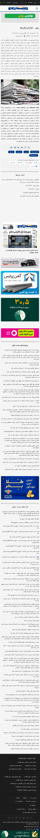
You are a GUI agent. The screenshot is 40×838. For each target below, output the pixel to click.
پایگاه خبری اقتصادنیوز (15, 769)
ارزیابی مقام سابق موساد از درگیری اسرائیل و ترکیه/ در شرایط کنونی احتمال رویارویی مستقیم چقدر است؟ (20, 681)
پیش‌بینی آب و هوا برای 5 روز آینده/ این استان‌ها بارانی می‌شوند (21, 733)
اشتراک (17, 798)
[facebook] (25, 147)
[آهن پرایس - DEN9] (20, 282)
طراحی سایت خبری (32, 829)
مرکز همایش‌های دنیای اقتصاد (12, 777)
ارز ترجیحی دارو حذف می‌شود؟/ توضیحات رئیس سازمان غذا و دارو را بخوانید (20, 707)
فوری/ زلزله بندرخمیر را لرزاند (31, 621)
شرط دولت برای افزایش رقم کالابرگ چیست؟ (27, 740)
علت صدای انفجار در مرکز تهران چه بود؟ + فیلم (26, 406)
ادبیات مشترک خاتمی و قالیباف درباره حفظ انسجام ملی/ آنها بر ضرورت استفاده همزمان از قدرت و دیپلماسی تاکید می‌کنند (22, 744)
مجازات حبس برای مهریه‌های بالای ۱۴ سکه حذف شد (24, 428)
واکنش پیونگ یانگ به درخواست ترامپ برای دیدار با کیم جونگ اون (20, 397)
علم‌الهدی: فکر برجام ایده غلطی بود (29, 196)
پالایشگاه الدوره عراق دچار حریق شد (29, 519)
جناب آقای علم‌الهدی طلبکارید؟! (31, 193)
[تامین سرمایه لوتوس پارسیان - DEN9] (20, 309)
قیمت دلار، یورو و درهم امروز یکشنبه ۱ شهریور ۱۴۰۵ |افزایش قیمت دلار (20, 532)
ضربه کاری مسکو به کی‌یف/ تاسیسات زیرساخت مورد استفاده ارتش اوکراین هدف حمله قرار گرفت (21, 591)
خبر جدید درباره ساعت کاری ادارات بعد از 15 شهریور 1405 (23, 595)
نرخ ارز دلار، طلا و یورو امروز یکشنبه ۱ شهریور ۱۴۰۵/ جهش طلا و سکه (21, 527)
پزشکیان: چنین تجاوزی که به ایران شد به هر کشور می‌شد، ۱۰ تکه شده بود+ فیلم (21, 647)
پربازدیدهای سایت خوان (20, 345)
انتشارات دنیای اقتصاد (30, 777)
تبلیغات (25, 798)
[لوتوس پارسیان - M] (20, 834)
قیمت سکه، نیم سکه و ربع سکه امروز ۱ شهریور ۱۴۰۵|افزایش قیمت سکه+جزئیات (20, 541)
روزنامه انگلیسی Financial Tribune (26, 790)
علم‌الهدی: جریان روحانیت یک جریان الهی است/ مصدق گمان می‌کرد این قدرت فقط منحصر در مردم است (20, 181)
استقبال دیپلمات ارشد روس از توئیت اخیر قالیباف (25, 726)
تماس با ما (33, 798)
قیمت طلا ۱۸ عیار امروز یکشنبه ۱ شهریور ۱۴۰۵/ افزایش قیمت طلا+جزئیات (22, 547)
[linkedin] (18, 147)
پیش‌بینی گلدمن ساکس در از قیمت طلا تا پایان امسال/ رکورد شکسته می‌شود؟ (20, 687)
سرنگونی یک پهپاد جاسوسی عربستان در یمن (27, 617)
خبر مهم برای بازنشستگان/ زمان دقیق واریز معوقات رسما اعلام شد (21, 381)
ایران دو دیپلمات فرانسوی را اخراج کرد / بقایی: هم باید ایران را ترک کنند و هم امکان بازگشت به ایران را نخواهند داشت (21, 613)
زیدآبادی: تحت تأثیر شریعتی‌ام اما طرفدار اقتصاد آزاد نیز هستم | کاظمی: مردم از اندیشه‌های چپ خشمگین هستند (22, 351)
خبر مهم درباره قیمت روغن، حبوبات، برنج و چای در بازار (23, 435)
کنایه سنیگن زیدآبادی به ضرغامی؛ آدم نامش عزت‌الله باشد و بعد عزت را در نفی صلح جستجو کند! (20, 376)
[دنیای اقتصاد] (18, 8)
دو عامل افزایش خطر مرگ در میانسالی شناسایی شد (25, 368)
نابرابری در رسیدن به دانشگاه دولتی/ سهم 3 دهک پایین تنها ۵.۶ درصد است (21, 676)
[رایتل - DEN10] (20, 333)
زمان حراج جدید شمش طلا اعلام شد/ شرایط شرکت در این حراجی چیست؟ (21, 600)
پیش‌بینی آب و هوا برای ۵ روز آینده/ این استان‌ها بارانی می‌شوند (21, 459)
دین (26, 152)
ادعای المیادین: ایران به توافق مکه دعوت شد (27, 466)
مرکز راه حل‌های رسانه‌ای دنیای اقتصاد (25, 787)
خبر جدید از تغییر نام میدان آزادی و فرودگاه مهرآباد (25, 415)
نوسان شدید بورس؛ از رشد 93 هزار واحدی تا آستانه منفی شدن (22, 655)
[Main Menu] (37, 8)
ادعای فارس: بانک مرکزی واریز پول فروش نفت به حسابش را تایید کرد (20, 419)
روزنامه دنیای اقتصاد (30, 766)
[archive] (9, 817)
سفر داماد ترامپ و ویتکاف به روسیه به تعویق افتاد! (25, 522)
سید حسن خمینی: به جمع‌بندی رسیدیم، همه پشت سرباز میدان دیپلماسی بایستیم (22, 364)
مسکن (19, 152)
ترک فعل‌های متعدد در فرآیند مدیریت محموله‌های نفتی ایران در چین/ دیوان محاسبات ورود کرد (21, 721)
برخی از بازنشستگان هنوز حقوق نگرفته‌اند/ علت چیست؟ (23, 642)
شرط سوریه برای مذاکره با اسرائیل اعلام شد (27, 691)
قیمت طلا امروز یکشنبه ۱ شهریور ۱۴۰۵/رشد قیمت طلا (24, 537)
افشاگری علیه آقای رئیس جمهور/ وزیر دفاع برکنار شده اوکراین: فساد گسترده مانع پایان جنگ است (21, 385)
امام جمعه (35, 152)
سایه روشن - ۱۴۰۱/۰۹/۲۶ (32, 186)
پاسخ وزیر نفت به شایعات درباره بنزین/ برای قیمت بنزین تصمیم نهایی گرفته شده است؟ (21, 580)
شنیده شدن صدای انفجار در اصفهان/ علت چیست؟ (25, 736)
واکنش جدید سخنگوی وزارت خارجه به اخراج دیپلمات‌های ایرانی (22, 651)
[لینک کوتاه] (28, 147)
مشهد (11, 152)
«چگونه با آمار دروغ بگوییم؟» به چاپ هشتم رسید (25, 671)
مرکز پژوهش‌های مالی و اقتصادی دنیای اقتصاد (23, 783)
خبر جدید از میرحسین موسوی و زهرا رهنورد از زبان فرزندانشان (22, 469)
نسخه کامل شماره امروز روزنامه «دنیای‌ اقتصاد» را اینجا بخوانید (22, 251)
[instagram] (30, 817)
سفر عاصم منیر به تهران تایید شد (30, 729)
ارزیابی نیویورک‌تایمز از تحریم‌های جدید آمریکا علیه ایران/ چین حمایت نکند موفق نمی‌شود (20, 625)
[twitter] (21, 147)
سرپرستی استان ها (31, 801)
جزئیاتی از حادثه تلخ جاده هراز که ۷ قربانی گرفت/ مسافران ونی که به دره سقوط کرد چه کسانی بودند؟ (20, 423)
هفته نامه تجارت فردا (30, 769)
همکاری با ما (19, 801)
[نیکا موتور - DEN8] (20, 263)
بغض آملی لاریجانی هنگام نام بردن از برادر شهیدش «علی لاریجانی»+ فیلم (20, 558)
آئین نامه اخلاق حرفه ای (29, 812)
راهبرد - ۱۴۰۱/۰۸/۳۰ (33, 189)
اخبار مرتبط (20, 175)
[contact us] (12, 817)
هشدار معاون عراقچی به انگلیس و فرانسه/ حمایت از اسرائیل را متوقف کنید (22, 447)
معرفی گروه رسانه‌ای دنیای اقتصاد (27, 762)
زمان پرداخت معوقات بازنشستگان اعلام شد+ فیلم (25, 630)
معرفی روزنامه (32, 809)
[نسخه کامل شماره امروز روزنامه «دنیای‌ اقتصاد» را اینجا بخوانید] (20, 235)
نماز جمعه (34, 155)
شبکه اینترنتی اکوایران (15, 766)
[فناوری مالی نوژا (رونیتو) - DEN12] (20, 488)
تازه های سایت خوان (20, 507)
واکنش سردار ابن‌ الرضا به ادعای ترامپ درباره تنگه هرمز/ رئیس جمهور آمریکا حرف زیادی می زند (20, 585)
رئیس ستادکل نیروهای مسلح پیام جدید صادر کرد (25, 717)
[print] (11, 147)
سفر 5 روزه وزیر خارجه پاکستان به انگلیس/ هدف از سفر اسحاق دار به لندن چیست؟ (20, 563)
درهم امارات (9, 3)
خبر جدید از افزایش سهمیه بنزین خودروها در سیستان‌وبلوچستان (21, 431)
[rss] (20, 817)
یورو (29, 3)
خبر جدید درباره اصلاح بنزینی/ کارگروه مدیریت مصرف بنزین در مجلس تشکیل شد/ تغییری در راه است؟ (22, 712)
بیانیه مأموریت (21, 809)
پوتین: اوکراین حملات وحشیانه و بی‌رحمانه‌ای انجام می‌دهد (23, 372)
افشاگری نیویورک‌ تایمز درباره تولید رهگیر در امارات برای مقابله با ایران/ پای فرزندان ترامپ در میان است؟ (21, 574)
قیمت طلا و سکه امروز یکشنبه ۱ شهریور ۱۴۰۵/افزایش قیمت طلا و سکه (21, 552)
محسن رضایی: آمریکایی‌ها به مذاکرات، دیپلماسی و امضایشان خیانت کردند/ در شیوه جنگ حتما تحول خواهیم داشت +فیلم (20, 411)
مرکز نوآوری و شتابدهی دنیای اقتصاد (26, 780)
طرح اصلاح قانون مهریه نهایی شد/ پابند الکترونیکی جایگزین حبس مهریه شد (21, 569)
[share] (16, 817)
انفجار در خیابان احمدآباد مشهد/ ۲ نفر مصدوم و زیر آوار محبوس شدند (21, 402)
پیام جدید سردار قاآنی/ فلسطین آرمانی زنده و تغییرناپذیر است (22, 695)
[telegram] (14, 147)
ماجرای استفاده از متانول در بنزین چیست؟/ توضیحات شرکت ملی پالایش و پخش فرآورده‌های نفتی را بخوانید (21, 667)
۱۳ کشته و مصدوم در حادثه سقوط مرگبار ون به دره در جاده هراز (21, 462)
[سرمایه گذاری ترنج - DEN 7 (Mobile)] (20, 18)
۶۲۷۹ (31, 33)
